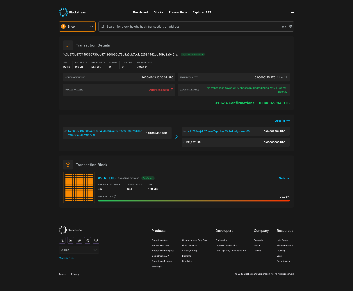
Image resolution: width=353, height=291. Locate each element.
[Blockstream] (70, 230)
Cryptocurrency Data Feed (195, 240)
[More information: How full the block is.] (115, 196)
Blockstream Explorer (162, 261)
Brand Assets (283, 261)
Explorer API (201, 12)
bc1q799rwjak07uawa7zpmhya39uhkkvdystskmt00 (218, 131)
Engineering (221, 240)
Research (258, 240)
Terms (62, 274)
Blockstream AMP (160, 256)
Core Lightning (189, 250)
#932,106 (107, 178)
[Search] (102, 26)
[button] (282, 120)
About (257, 245)
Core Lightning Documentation (231, 250)
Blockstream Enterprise (163, 250)
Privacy (75, 274)
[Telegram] (87, 240)
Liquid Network (189, 245)
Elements (186, 256)
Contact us (66, 258)
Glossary (281, 250)
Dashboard (140, 12)
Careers (257, 250)
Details (284, 178)
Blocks (158, 12)
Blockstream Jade (160, 245)
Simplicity (187, 261)
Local (279, 256)
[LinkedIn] (70, 240)
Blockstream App (160, 240)
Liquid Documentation (226, 245)
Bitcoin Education (285, 245)
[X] (62, 240)
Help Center (282, 240)
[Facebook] (79, 240)
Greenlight (157, 266)
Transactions (178, 12)
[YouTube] (96, 240)
